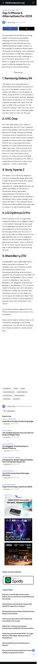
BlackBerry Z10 (7, 388)
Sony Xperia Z (16, 399)
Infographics (11, 457)
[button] (3, 3)
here (4, 330)
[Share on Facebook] (10, 28)
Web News (17, 457)
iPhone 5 (23, 388)
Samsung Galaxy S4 (19, 395)
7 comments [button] (10, 411)
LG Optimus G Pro (7, 395)
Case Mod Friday (12, 419)
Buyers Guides (11, 10)
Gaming (10, 430)
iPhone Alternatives (22, 392)
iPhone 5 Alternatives (8, 392)
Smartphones (6, 399)
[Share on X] (26, 28)
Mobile (17, 10)
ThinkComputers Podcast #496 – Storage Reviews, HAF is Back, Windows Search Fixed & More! (17, 636)
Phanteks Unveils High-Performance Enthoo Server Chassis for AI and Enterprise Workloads (18, 597)
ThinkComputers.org (14, 2)
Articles (5, 10)
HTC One (16, 388)
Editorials (10, 444)
